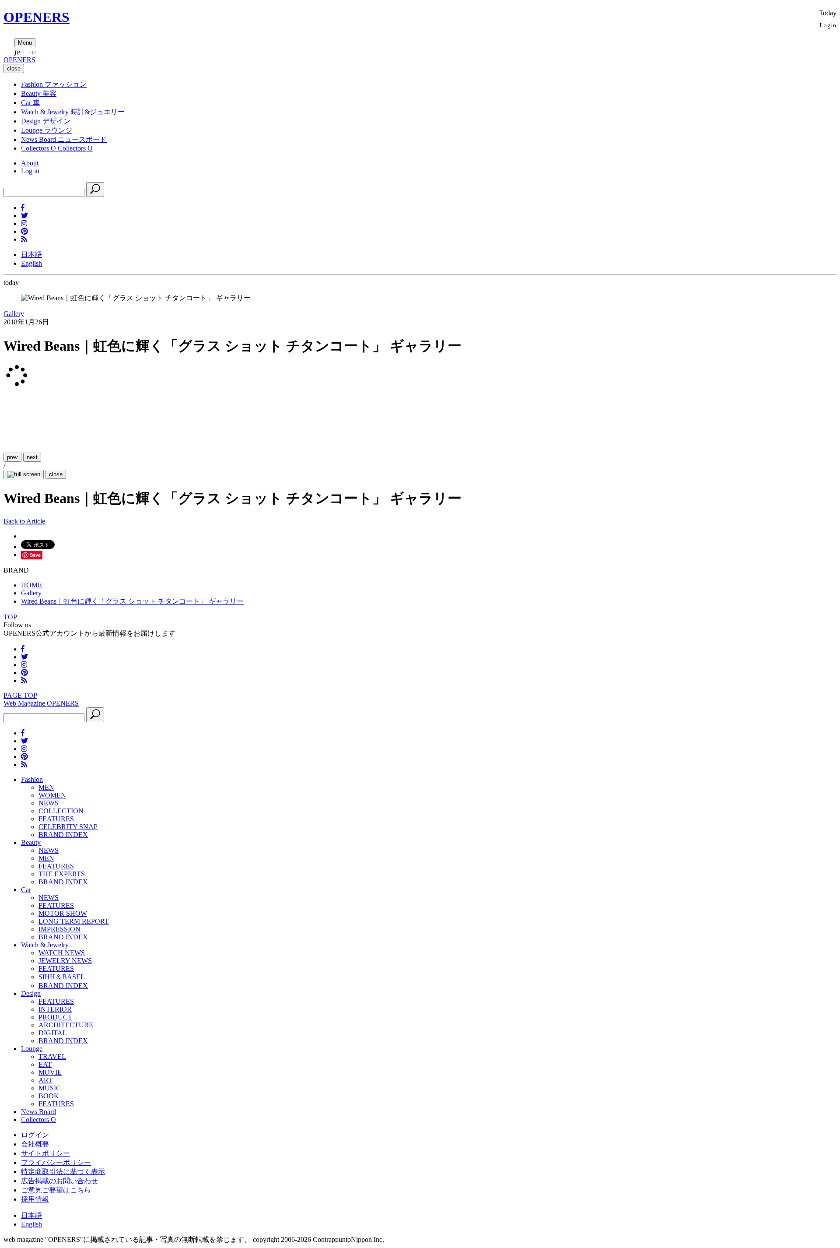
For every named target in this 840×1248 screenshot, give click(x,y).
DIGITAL (52, 1033)
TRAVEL (52, 1056)
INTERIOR (55, 1009)
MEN (46, 787)
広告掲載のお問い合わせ (59, 1181)
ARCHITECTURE (65, 1025)
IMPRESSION (59, 929)
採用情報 (35, 1199)
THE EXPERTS (61, 874)
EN (32, 52)
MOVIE (50, 1072)
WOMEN (52, 795)
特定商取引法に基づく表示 (63, 1171)
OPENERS (37, 17)
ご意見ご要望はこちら (56, 1190)
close (56, 474)
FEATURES (56, 819)
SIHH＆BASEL (61, 977)
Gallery (14, 313)
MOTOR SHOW (62, 913)
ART (45, 1080)
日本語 (31, 254)
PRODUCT (55, 1017)
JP (17, 52)
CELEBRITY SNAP (68, 826)
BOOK (48, 1096)
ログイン (35, 1135)
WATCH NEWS (61, 952)
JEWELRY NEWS (65, 960)
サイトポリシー (45, 1153)
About (29, 163)
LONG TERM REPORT (73, 921)
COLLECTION (61, 811)
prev (12, 457)
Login (827, 25)
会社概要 (35, 1144)
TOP (10, 617)
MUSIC (49, 1088)
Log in (30, 171)
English (31, 263)
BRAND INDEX (63, 834)
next (32, 457)
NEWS (48, 803)
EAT (45, 1064)
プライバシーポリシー (56, 1162)
